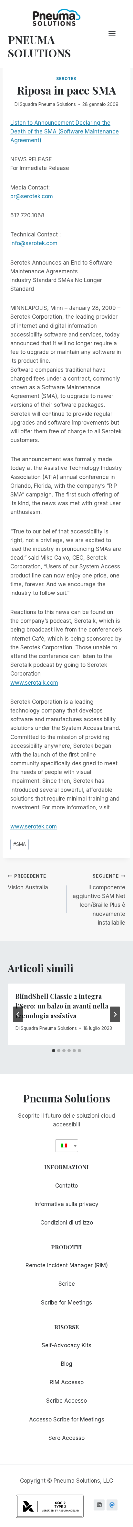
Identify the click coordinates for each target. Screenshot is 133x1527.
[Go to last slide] (18, 1014)
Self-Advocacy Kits (66, 1345)
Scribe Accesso (66, 1400)
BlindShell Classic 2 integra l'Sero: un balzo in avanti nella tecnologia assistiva (61, 1006)
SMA (19, 844)
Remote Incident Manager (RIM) (67, 1265)
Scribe (66, 1284)
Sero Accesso (66, 1438)
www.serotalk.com (34, 682)
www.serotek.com (33, 826)
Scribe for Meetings (66, 1302)
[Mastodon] (112, 1504)
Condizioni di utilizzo (66, 1222)
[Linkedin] (99, 1504)
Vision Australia (28, 882)
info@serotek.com (33, 243)
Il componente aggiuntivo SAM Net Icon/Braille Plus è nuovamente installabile (99, 899)
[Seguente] (115, 1014)
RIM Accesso (67, 1382)
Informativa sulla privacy (66, 1204)
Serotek (66, 78)
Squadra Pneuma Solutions (48, 104)
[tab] (53, 1050)
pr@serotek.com (31, 196)
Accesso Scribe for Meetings (66, 1419)
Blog (66, 1364)
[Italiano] (64, 1146)
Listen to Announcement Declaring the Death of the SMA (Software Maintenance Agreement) (64, 131)
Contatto (66, 1185)
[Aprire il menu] (115, 34)
